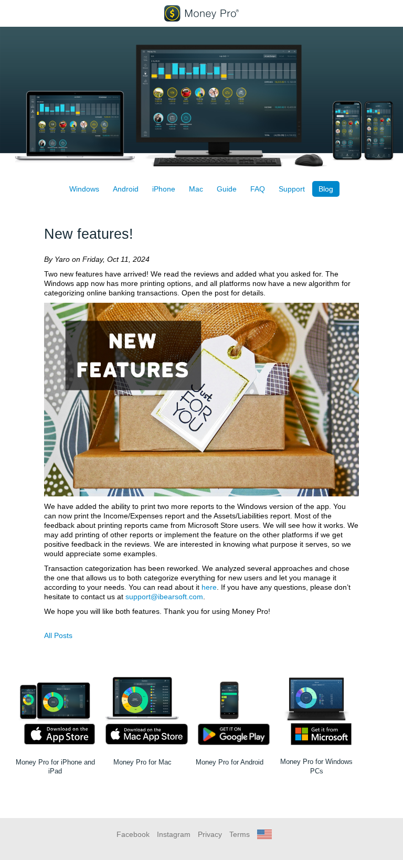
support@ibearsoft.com (164, 596)
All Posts (58, 635)
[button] (264, 834)
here (209, 587)
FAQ (257, 189)
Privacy (210, 834)
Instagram (173, 834)
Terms (239, 834)
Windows (84, 189)
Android (126, 189)
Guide (227, 189)
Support (292, 189)
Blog (326, 189)
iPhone (163, 189)
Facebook (133, 834)
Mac (196, 189)
